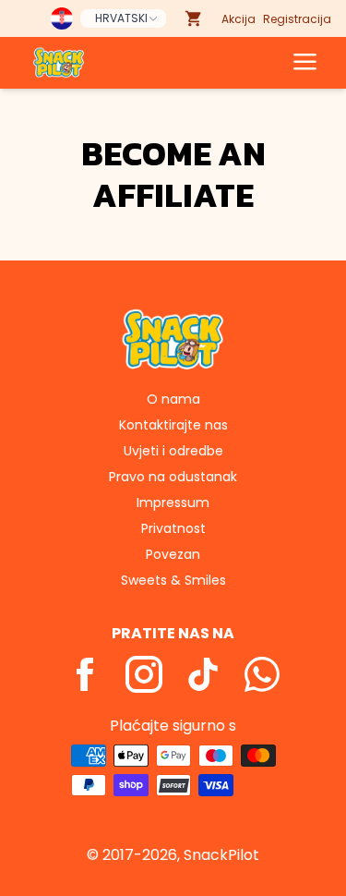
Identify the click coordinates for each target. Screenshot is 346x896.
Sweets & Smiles (173, 580)
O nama (173, 399)
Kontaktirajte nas (173, 425)
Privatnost (173, 528)
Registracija (297, 19)
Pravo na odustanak (173, 476)
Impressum (173, 502)
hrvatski (121, 18)
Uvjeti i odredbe (173, 451)
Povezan (173, 554)
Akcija (238, 19)
